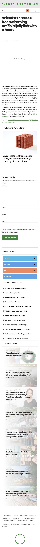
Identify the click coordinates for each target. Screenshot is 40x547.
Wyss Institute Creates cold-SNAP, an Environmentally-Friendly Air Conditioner (18, 158)
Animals (8, 410)
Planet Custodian (20, 3)
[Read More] (7, 357)
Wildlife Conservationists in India (16, 311)
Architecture (10, 469)
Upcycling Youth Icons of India (15, 320)
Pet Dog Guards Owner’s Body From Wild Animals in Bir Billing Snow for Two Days (20, 414)
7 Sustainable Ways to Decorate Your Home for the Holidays (19, 354)
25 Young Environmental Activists (16, 338)
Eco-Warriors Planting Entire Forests (17, 329)
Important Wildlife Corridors (15, 315)
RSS (5, 270)
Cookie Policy (9, 520)
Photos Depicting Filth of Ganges (16, 325)
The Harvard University (9, 122)
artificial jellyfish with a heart (15, 120)
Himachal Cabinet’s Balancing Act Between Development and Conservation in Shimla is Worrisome (19, 493)
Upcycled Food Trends (12, 302)
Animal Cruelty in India (12, 293)
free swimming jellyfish (27, 120)
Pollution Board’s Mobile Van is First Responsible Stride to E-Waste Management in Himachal (19, 434)
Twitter (6, 258)
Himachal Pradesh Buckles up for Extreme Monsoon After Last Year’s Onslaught (18, 375)
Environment (9, 370)
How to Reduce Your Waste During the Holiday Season (20, 453)
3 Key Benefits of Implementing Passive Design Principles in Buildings (19, 473)
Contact (16, 518)
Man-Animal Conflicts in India (15, 297)
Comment (5, 186)
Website (4, 221)
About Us (6, 518)
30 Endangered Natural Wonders (16, 288)
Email (4, 214)
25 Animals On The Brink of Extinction (18, 306)
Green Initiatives (10, 350)
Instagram (7, 276)
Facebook (7, 264)
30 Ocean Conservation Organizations (18, 334)
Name (4, 207)
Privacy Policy (29, 518)
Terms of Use (22, 520)
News (7, 429)
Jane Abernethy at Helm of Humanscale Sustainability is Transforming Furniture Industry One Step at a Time (19, 396)
